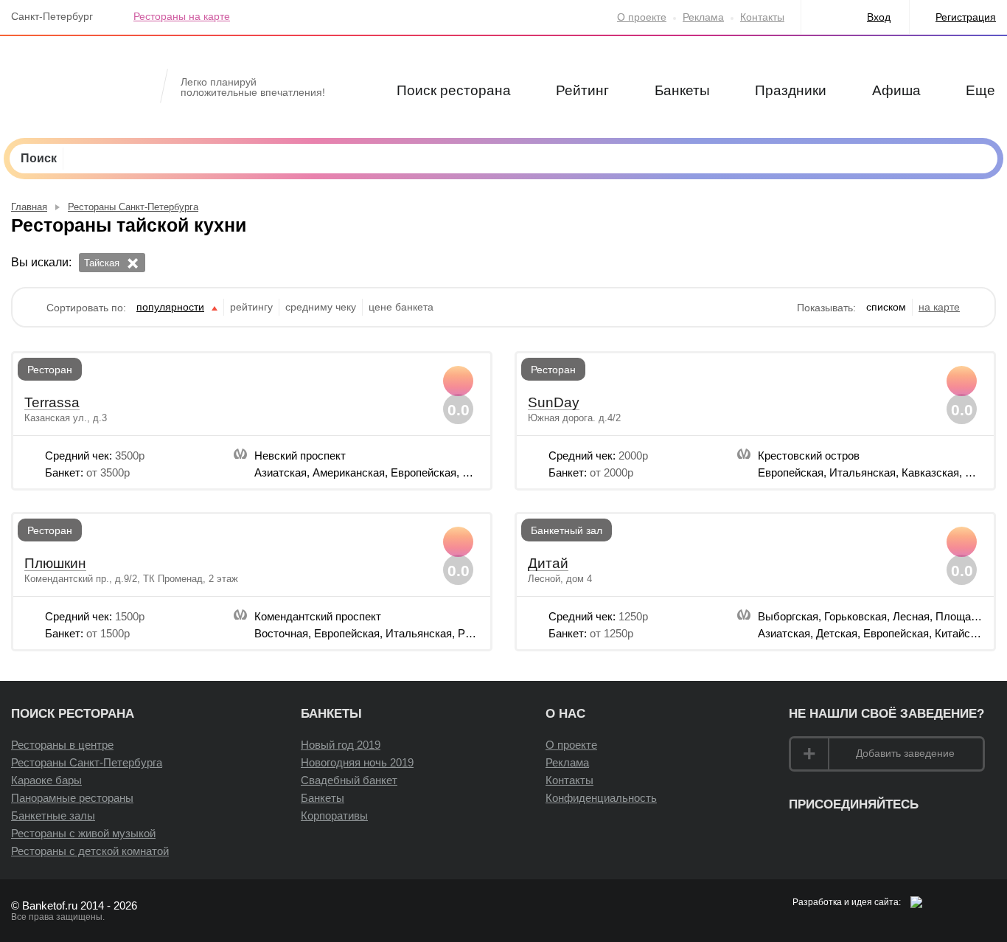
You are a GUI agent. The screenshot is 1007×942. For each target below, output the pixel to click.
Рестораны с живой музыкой (83, 833)
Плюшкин (55, 563)
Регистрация (965, 17)
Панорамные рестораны (72, 798)
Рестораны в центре (62, 744)
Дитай (548, 563)
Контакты (762, 17)
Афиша (896, 90)
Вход (879, 17)
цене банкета (401, 307)
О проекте (641, 17)
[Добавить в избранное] (458, 381)
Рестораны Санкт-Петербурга (86, 762)
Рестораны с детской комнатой (90, 851)
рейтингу (251, 307)
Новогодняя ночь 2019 (357, 762)
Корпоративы (334, 815)
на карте (939, 307)
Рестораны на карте (181, 16)
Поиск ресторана (454, 90)
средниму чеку (320, 307)
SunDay (553, 402)
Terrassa (52, 402)
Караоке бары (46, 780)
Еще (980, 90)
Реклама (703, 17)
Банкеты (682, 90)
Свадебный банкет (349, 780)
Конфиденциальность (601, 798)
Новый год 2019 (340, 744)
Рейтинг (582, 90)
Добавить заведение (905, 753)
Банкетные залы (53, 815)
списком (886, 307)
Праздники (790, 90)
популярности (170, 307)
